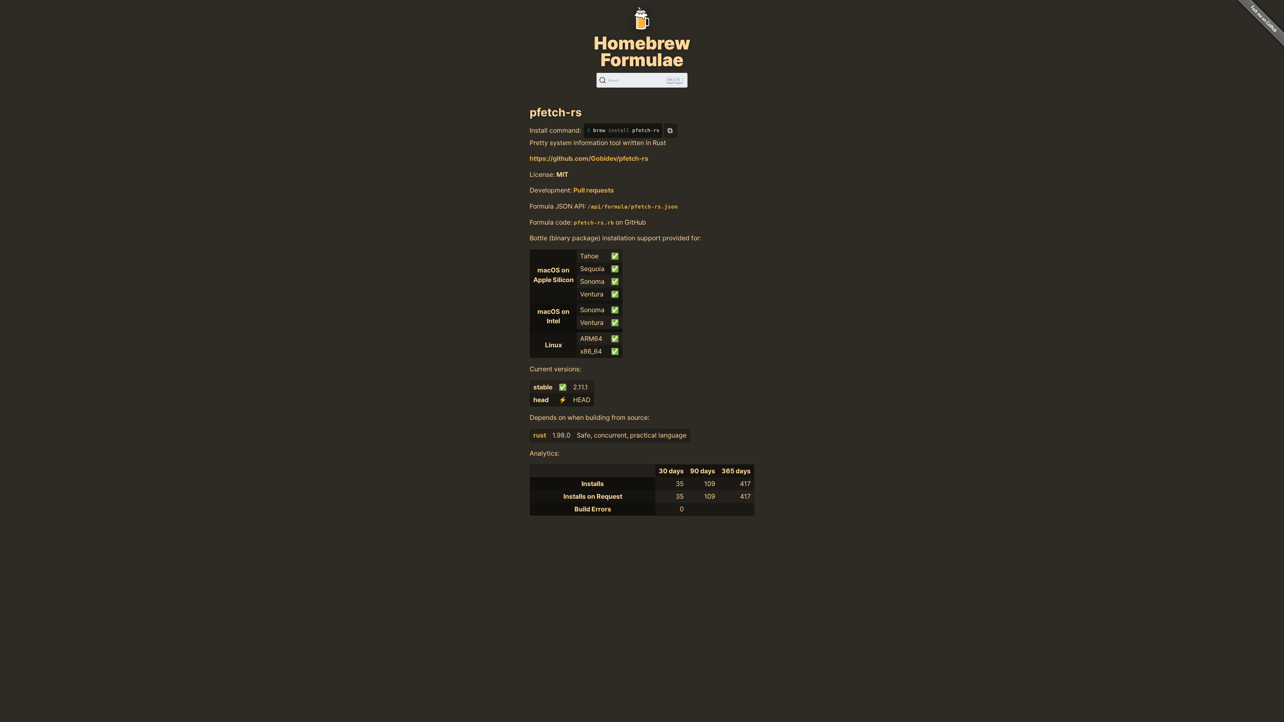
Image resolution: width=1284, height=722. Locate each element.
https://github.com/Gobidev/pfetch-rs (589, 158)
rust (539, 435)
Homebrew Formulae (642, 51)
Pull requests (593, 190)
